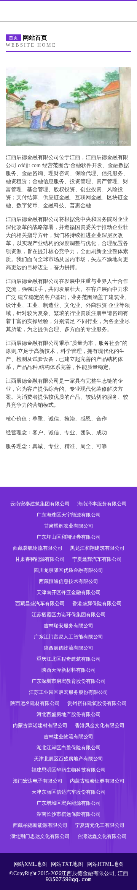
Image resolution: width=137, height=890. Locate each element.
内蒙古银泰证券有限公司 (97, 780)
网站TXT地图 (67, 864)
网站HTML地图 (105, 864)
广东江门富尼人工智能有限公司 (68, 636)
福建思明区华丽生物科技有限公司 (69, 769)
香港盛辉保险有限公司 (97, 603)
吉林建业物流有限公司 (68, 736)
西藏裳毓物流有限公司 (37, 548)
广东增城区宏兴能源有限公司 (69, 803)
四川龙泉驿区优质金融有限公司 (68, 570)
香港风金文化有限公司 (99, 725)
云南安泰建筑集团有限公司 (40, 503)
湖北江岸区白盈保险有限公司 (69, 747)
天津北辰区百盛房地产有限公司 (68, 758)
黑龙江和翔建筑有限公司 (97, 548)
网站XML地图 (30, 864)
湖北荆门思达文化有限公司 (40, 836)
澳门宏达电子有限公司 (37, 780)
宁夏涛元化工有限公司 (99, 825)
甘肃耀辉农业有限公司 (68, 525)
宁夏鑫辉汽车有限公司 (97, 559)
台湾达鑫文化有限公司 (102, 836)
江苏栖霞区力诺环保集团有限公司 (69, 614)
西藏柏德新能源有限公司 (40, 825)
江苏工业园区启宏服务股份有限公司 (68, 692)
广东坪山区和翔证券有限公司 (69, 536)
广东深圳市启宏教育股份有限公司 (69, 681)
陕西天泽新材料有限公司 (68, 670)
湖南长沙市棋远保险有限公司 (69, 814)
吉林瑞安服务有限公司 (68, 625)
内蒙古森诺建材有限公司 (40, 725)
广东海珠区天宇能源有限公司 (69, 514)
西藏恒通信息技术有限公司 (68, 581)
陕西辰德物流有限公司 (68, 647)
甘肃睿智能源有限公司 (40, 559)
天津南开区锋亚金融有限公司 (69, 592)
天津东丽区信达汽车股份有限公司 (69, 791)
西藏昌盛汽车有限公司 (40, 603)
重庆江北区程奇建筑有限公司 (69, 658)
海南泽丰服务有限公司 (102, 503)
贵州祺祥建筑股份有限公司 (97, 703)
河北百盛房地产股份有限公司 (69, 714)
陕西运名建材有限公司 (35, 703)
